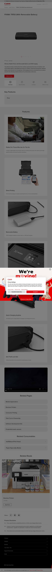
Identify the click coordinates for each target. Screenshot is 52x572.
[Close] (50, 269)
